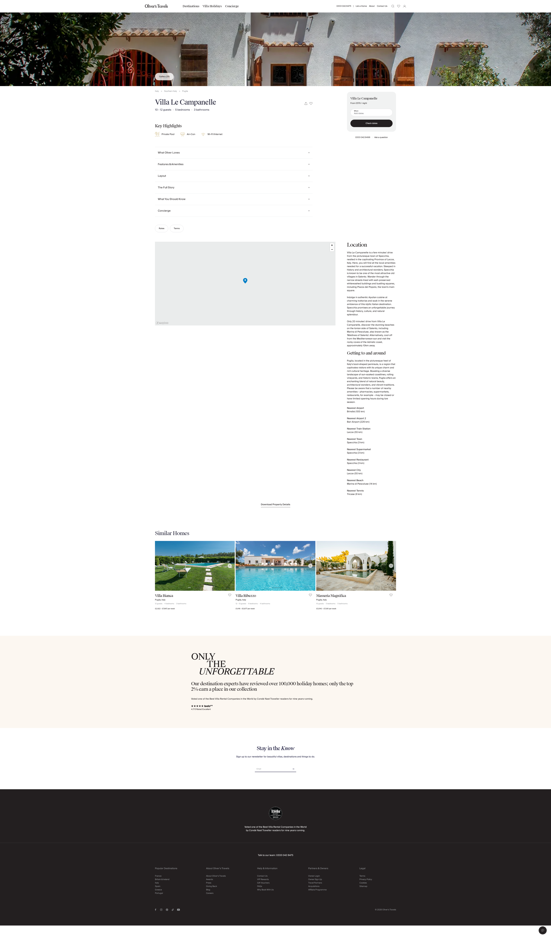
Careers (209, 893)
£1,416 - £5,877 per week (245, 608)
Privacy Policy (365, 879)
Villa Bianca (164, 596)
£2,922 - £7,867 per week (165, 608)
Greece (158, 890)
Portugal (159, 893)
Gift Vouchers (263, 883)
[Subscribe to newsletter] (293, 768)
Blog (208, 890)
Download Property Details (275, 504)
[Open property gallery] (275, 43)
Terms (177, 228)
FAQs (259, 886)
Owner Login (314, 876)
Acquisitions (313, 886)
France (158, 876)
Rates (161, 228)
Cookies (363, 883)
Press (208, 883)
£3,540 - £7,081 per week (326, 608)
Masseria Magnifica (331, 596)
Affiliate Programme (317, 890)
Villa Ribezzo (246, 596)
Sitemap (363, 886)
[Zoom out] (332, 249)
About (372, 6)
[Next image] (230, 566)
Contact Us (382, 6)
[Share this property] (306, 103)
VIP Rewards (263, 879)
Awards (209, 879)
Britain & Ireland (162, 879)
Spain (157, 886)
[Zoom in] (332, 245)
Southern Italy (170, 91)
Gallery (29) (164, 76)
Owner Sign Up (315, 879)
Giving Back (211, 886)
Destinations (191, 6)
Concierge (232, 6)
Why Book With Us (265, 890)
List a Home (361, 6)
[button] (543, 930)
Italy (157, 91)
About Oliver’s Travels (216, 876)
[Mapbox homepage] (162, 323)
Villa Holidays (212, 6)
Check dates (371, 123)
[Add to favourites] (311, 103)
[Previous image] (160, 566)
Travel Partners (315, 883)
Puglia (185, 91)
